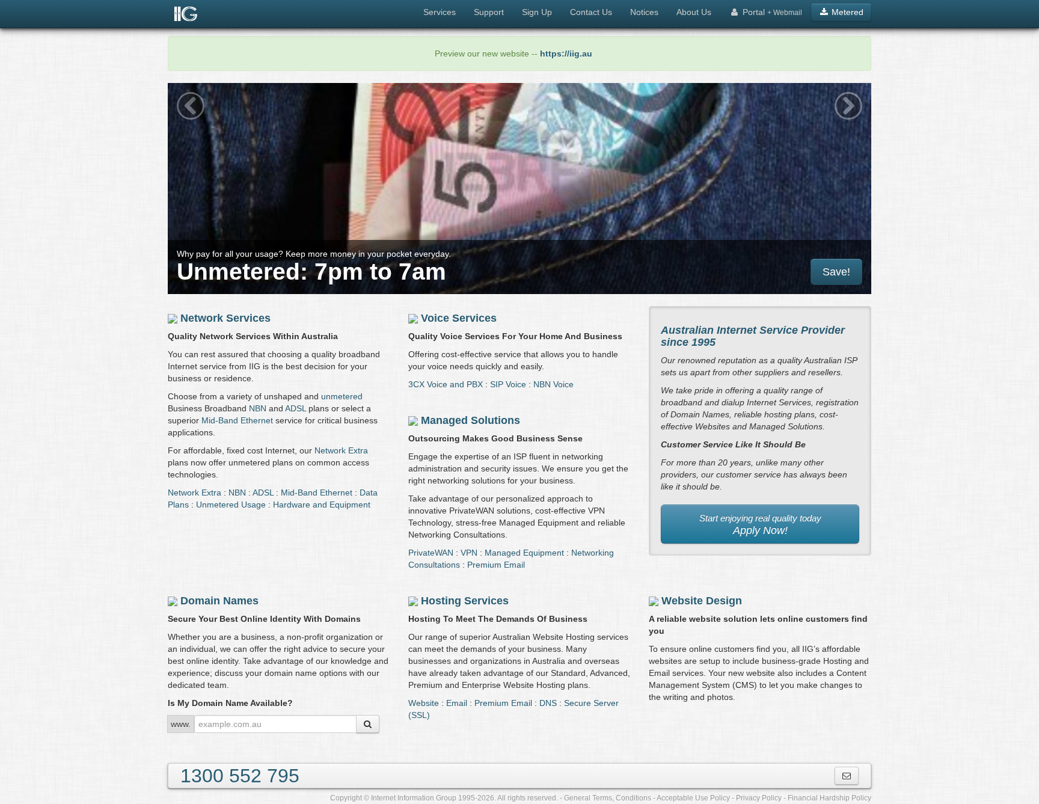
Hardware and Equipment (321, 504)
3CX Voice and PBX (445, 384)
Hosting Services (465, 601)
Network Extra (341, 450)
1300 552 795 (239, 776)
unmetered (342, 396)
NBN (257, 408)
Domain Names (219, 601)
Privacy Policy (759, 798)
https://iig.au (566, 53)
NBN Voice (553, 384)
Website (423, 703)
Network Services (225, 318)
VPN (469, 552)
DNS (548, 703)
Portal (771, 12)
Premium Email (496, 564)
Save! (836, 272)
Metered (846, 12)
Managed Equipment (524, 552)
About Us (693, 12)
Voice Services (459, 318)
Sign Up (537, 12)
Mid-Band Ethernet (237, 420)
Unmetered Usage (231, 504)
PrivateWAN (430, 552)
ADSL (295, 408)
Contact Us (591, 12)
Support (489, 12)
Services (439, 12)
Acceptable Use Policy (693, 798)
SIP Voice (508, 384)
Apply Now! (760, 525)
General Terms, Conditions (607, 798)
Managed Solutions (470, 420)
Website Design (701, 601)
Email (456, 703)
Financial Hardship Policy (829, 798)
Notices (644, 12)
